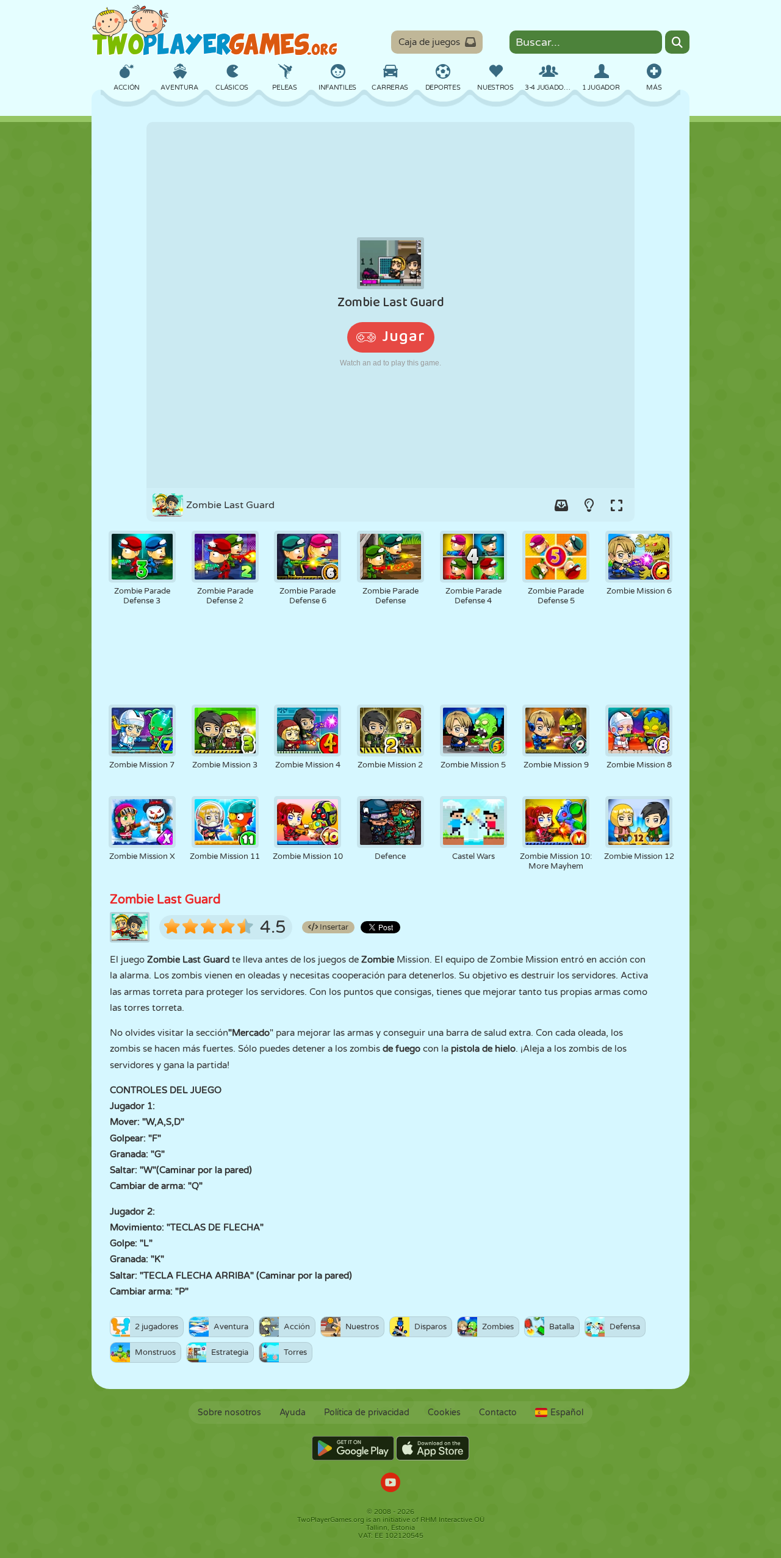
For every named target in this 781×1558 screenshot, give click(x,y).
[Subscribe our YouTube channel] (390, 1484)
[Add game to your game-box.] (561, 505)
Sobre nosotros (229, 1412)
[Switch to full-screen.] (616, 505)
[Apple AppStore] (432, 1448)
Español (566, 1412)
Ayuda (292, 1412)
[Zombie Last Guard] (390, 305)
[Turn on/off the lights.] (589, 505)
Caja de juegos (429, 42)
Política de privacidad (366, 1412)
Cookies (444, 1412)
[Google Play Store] (353, 1448)
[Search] (677, 42)
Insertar (333, 927)
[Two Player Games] (215, 30)
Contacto (498, 1412)
